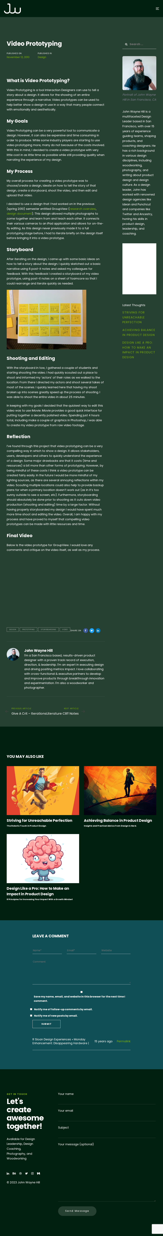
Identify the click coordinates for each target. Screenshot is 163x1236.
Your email (65, 1111)
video (65, 629)
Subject (63, 1127)
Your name (66, 1094)
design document (19, 214)
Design (42, 57)
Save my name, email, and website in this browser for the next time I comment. (79, 999)
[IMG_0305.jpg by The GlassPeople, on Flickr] (46, 319)
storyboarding (48, 629)
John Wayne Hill (38, 650)
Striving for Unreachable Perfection (133, 317)
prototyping (28, 629)
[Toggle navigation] (133, 8)
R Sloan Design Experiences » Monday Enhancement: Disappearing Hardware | (60, 1041)
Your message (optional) (76, 1144)
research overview (83, 209)
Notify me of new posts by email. (56, 1016)
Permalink (124, 1041)
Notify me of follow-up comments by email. (63, 1009)
